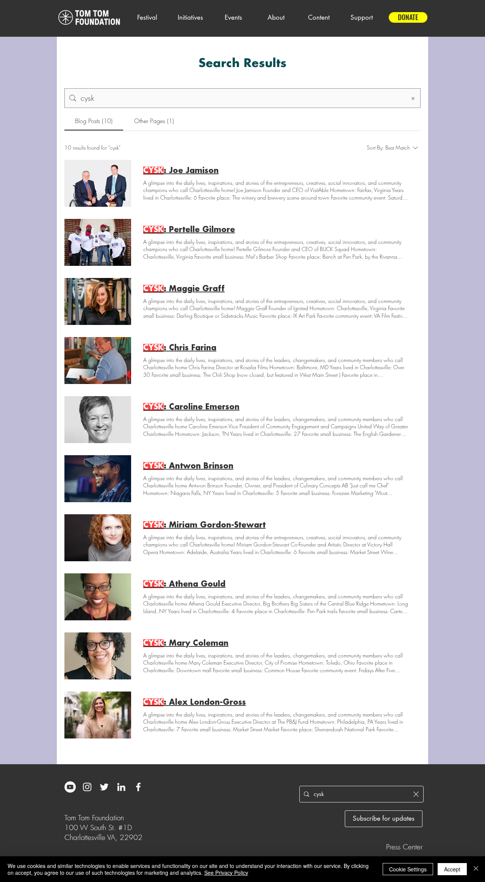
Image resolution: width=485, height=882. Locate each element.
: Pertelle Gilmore (189, 230)
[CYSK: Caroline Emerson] (97, 419)
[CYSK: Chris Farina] (97, 360)
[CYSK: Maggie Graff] (97, 301)
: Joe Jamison (181, 171)
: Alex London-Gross (194, 702)
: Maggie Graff (184, 289)
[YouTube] (70, 787)
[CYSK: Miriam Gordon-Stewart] (97, 537)
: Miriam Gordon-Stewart (204, 525)
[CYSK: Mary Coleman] (97, 655)
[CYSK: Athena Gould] (97, 596)
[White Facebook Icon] (138, 787)
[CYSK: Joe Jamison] (97, 183)
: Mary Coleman (185, 643)
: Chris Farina (179, 348)
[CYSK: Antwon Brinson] (97, 478)
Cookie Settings (408, 869)
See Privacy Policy (226, 872)
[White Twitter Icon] (104, 787)
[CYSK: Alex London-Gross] (97, 715)
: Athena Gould (184, 584)
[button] (147, 17)
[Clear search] (413, 98)
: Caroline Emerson (191, 407)
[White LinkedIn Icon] (121, 787)
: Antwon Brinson (188, 466)
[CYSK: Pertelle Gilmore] (97, 242)
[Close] (475, 869)
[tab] (93, 121)
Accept (452, 869)
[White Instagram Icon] (87, 787)
